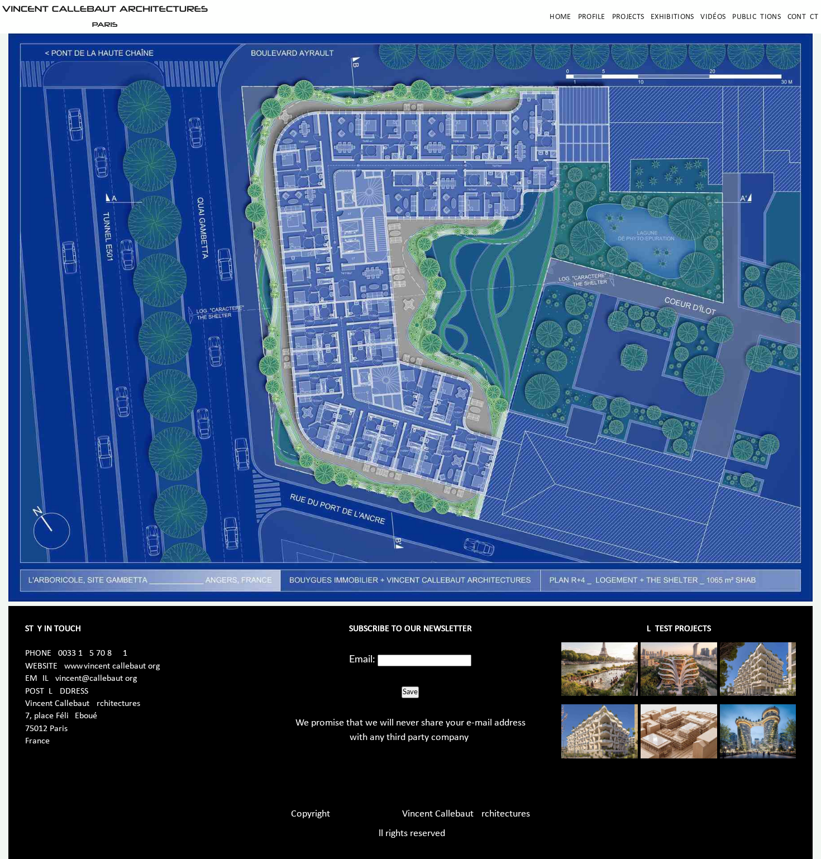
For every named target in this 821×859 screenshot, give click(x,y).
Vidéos (712, 17)
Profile (591, 17)
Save (410, 692)
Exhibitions (672, 17)
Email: (362, 660)
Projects (628, 17)
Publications (756, 17)
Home (560, 17)
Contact (802, 17)
